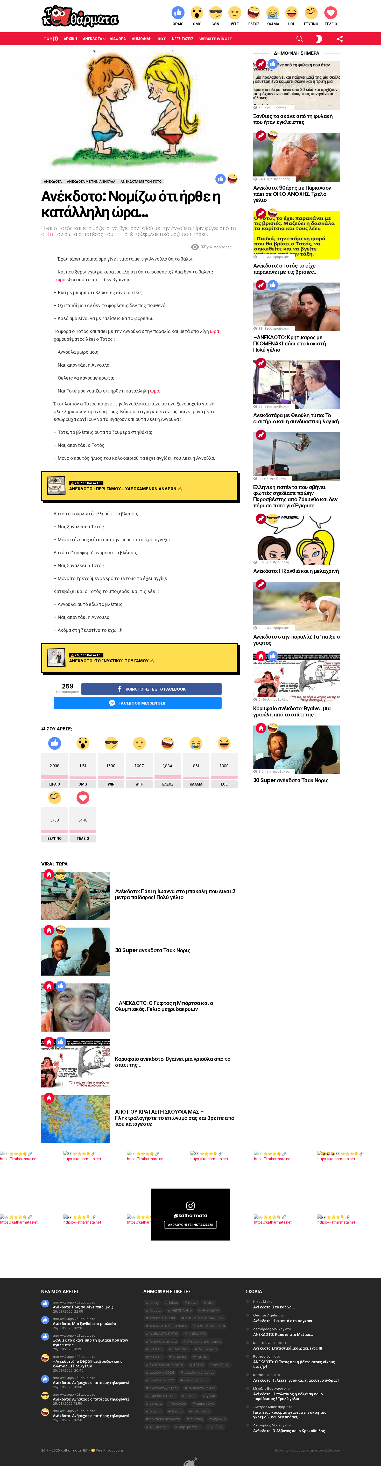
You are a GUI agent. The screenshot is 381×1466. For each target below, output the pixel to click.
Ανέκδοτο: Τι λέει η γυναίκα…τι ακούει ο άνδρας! (295, 1380)
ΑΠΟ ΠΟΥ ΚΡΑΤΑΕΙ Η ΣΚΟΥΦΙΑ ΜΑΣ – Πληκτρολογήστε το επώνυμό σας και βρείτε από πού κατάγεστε (174, 1118)
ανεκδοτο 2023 (196, 1380)
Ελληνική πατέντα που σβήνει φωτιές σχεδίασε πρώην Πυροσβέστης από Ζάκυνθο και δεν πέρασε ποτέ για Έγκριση (295, 496)
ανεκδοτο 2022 (162, 1380)
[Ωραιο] (220, 179)
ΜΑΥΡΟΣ (156, 1356)
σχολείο (219, 1419)
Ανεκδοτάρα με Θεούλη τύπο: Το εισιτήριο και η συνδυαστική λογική (296, 418)
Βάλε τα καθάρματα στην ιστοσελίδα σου (307, 1450)
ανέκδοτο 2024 (162, 1372)
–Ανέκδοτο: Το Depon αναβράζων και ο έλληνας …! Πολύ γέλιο (88, 1364)
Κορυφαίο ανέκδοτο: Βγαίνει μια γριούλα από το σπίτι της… (172, 1062)
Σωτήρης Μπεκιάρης (269, 1406)
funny (154, 1302)
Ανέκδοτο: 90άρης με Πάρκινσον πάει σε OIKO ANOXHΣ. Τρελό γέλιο (292, 194)
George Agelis (265, 1315)
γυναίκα (156, 1403)
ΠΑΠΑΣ (202, 1356)
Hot (162, 38)
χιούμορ (217, 1426)
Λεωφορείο (208, 1349)
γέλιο (211, 1395)
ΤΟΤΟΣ (199, 1364)
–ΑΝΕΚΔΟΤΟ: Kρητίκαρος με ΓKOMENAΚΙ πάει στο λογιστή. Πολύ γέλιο (290, 343)
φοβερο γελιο (190, 1426)
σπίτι (47, 234)
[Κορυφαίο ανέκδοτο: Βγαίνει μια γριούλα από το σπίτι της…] (75, 1063)
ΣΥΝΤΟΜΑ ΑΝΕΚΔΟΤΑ (166, 1364)
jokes (173, 1302)
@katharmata (190, 1215)
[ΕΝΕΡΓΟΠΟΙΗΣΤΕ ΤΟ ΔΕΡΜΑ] (310, 38)
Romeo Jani (263, 1356)
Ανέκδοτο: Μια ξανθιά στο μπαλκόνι (84, 1323)
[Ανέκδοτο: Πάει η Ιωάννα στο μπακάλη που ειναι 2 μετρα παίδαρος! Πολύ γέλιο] (75, 896)
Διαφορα (118, 38)
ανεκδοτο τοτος (162, 1395)
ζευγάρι (156, 1411)
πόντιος (196, 1419)
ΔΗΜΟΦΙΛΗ (142, 38)
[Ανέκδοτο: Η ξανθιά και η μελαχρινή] (296, 540)
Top (51, 38)
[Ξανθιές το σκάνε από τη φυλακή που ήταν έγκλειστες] (296, 85)
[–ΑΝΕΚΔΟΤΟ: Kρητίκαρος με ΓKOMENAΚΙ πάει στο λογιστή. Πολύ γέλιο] (296, 307)
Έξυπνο (311, 24)
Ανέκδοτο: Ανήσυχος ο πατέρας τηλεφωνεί (91, 1382)
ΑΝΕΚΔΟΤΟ (197, 1333)
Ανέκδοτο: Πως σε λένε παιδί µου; (83, 1307)
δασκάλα (179, 1403)
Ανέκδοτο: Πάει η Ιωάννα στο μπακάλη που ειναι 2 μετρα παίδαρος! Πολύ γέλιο (175, 894)
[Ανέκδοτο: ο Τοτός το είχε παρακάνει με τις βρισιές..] (296, 235)
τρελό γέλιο (159, 1426)
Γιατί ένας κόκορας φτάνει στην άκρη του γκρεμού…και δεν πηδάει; (289, 1415)
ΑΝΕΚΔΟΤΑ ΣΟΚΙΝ (211, 1325)
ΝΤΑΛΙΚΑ (180, 1356)
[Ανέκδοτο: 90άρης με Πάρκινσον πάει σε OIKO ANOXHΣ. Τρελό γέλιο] (296, 157)
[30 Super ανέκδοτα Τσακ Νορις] (75, 952)
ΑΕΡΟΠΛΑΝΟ (182, 1310)
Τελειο (330, 24)
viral (210, 1302)
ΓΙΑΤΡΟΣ (156, 1349)
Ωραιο (178, 24)
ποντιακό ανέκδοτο (165, 1419)
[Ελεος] (232, 179)
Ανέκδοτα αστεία (163, 1341)
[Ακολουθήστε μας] (331, 38)
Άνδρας (155, 1310)
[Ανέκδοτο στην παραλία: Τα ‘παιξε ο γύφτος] (296, 606)
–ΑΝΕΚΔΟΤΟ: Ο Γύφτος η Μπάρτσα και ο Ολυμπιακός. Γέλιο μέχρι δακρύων (164, 1006)
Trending (261, 64)
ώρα (60, 279)
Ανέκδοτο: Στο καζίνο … (274, 1307)
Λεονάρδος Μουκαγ (268, 1329)
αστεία (191, 1395)
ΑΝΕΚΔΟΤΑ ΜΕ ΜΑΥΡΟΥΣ (204, 1318)
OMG (197, 24)
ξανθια (177, 1411)
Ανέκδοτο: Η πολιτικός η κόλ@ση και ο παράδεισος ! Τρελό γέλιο (288, 1396)
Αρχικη (70, 38)
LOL (291, 24)
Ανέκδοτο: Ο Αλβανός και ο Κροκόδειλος (289, 1430)
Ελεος (253, 24)
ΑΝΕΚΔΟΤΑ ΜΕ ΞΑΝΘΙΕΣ (168, 1325)
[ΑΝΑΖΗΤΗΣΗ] (291, 39)
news (192, 1302)
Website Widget (215, 38)
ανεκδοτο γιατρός (164, 1388)
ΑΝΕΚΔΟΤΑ (210, 1310)
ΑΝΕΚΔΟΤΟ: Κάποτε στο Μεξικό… (283, 1334)
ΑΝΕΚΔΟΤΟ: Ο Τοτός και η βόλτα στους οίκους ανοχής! (294, 1364)
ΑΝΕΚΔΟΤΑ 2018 (162, 1318)
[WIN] (61, 874)
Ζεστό (49, 874)
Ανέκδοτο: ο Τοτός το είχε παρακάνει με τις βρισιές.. (284, 269)
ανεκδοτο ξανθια (202, 1388)
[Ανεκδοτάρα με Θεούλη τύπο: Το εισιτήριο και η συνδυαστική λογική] (296, 384)
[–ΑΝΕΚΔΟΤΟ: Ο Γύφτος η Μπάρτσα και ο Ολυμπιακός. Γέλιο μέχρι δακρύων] (75, 1007)
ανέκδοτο (221, 1364)
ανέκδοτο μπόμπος (199, 1372)
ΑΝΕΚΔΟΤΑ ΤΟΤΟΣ (164, 1333)
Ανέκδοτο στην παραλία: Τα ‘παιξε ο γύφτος (296, 640)
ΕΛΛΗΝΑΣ (180, 1349)
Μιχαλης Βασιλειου (268, 1388)
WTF (235, 24)
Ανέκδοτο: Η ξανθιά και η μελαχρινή (296, 571)
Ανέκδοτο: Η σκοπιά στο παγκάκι (282, 1320)
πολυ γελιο (201, 1411)
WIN (216, 24)
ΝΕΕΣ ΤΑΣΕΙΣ (182, 38)
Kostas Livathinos (267, 1342)
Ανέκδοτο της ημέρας (204, 1341)
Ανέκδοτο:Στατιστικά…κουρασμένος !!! (287, 1348)
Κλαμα (272, 24)
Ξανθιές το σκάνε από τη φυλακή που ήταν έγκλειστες (293, 119)
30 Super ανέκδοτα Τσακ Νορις (152, 950)
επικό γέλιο (205, 1403)
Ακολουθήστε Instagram (190, 1225)
